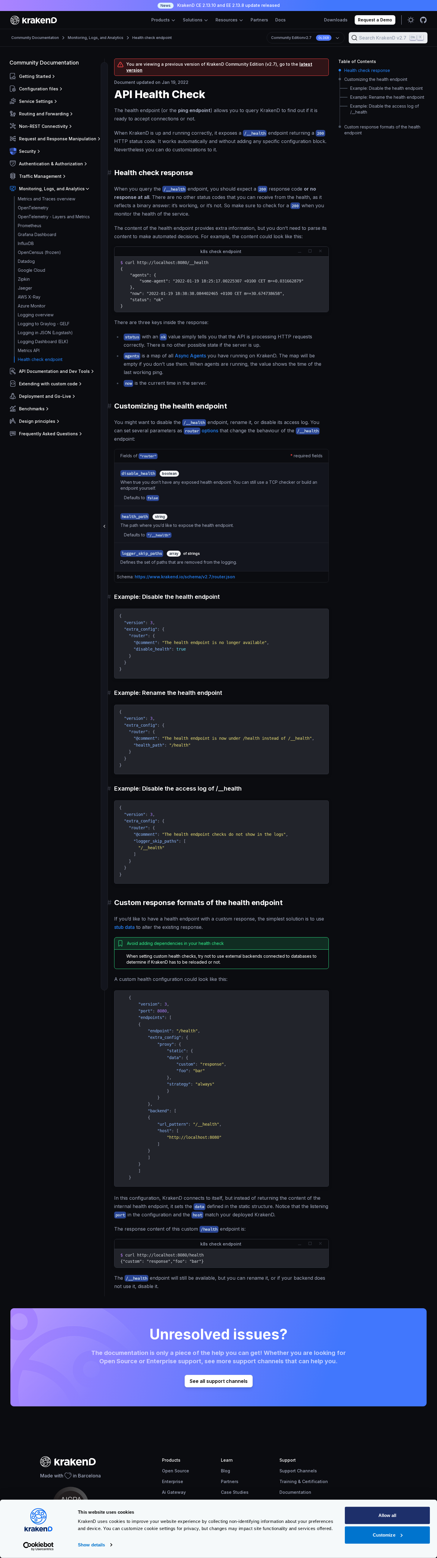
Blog (225, 1470)
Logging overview (36, 314)
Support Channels (298, 1470)
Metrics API (29, 350)
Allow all (387, 1515)
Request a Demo (375, 19)
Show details (91, 1544)
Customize (384, 1534)
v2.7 (300, 37)
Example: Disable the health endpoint (386, 88)
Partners (259, 19)
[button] (56, 76)
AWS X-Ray (29, 296)
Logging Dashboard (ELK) (43, 341)
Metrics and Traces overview (46, 198)
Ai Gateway (174, 1492)
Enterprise (172, 1481)
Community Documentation (35, 37)
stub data (124, 927)
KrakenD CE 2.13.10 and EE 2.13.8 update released (220, 5)
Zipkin (24, 279)
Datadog (26, 261)
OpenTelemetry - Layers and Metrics (54, 216)
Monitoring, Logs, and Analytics (95, 37)
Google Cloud (31, 270)
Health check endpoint (152, 37)
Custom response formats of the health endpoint (382, 129)
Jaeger (25, 287)
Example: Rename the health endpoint (387, 97)
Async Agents (190, 356)
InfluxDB (26, 243)
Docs (280, 19)
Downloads (336, 19)
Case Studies (235, 1492)
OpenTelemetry (33, 207)
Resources (227, 19)
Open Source (175, 1470)
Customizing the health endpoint (375, 79)
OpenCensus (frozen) (39, 252)
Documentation (295, 1492)
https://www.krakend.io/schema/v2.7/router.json (185, 576)
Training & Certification (303, 1481)
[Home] (33, 20)
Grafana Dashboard (37, 234)
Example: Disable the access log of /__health (384, 108)
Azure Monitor (31, 305)
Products (161, 19)
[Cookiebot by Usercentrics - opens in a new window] (38, 1546)
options (201, 431)
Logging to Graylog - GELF (44, 323)
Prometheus (29, 225)
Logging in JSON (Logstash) (45, 332)
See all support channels (219, 1381)
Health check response (367, 70)
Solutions (193, 19)
